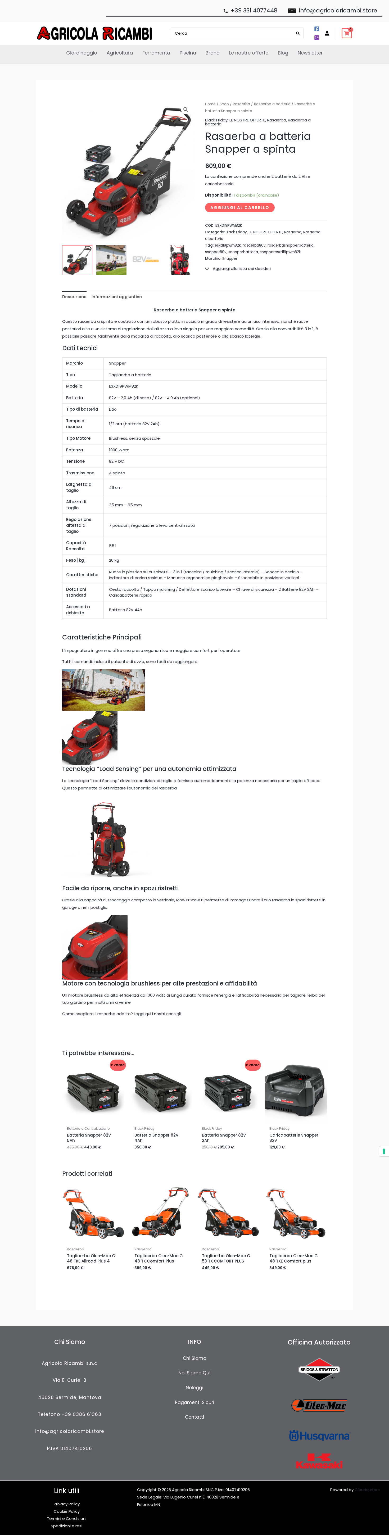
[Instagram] (316, 37)
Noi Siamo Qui (194, 1373)
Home (210, 104)
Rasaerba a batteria (272, 104)
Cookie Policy (67, 1511)
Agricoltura (120, 52)
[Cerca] (298, 33)
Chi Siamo (194, 1358)
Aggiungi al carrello (239, 207)
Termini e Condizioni (66, 1518)
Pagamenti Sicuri (194, 1402)
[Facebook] (316, 28)
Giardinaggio (81, 52)
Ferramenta (156, 52)
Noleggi (194, 1387)
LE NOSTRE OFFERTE (247, 120)
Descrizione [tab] (74, 296)
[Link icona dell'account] (327, 33)
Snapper (229, 258)
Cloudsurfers (367, 1489)
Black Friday (216, 120)
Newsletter (310, 52)
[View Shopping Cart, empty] (346, 33)
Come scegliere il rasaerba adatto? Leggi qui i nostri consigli (121, 1013)
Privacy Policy (67, 1504)
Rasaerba (241, 104)
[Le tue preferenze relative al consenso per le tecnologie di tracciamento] (384, 1151)
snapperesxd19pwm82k (280, 252)
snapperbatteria (243, 252)
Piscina (188, 52)
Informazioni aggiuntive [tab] (117, 296)
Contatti (194, 1417)
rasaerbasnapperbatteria (291, 245)
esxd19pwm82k (228, 245)
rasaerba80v (254, 245)
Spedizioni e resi (66, 1526)
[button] (186, 109)
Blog (283, 52)
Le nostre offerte (248, 52)
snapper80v (216, 252)
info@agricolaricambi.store (69, 1431)
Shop (224, 104)
